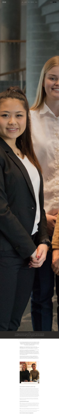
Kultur (29, 332)
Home (18, 339)
